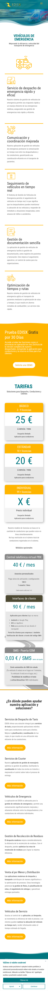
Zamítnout (34, 986)
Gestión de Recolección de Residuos (24, 836)
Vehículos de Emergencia (18, 796)
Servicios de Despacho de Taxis (21, 719)
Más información (15, 747)
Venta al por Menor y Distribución (22, 872)
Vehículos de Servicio (16, 911)
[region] (24, 975)
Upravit (11, 986)
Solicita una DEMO (24, 365)
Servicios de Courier (15, 758)
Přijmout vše (24, 980)
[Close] (45, 961)
